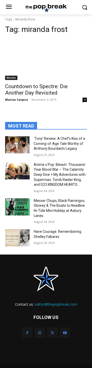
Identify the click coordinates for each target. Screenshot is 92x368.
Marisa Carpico (16, 99)
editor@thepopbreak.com (56, 304)
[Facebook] (27, 333)
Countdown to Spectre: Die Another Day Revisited (36, 89)
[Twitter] (52, 333)
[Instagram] (40, 333)
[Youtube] (65, 333)
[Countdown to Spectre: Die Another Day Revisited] (46, 59)
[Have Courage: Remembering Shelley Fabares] (17, 237)
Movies (11, 77)
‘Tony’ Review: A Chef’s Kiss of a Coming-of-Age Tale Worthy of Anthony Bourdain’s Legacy (59, 143)
